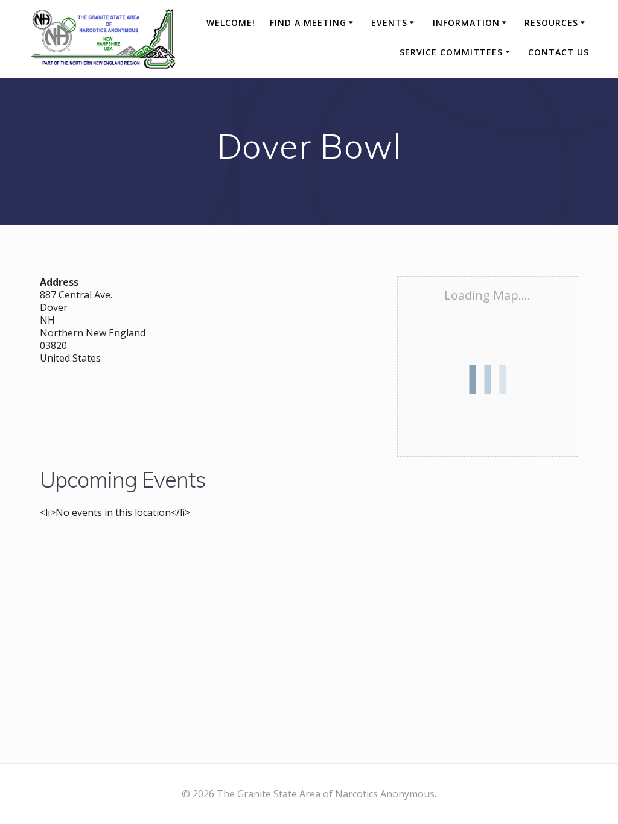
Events (389, 22)
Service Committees (451, 52)
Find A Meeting (308, 22)
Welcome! (230, 22)
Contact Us (558, 52)
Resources (551, 22)
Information (466, 22)
